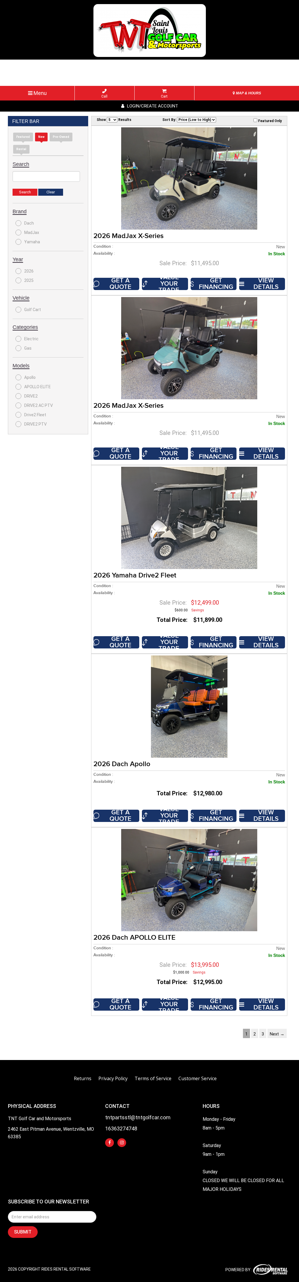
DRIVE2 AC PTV (38, 405)
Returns (82, 1078)
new (41, 136)
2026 (29, 271)
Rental (21, 149)
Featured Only (269, 121)
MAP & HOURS (248, 93)
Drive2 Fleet (35, 414)
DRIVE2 (31, 396)
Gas (28, 348)
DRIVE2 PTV (35, 424)
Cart (164, 96)
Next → (277, 1034)
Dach (29, 223)
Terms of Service (153, 1078)
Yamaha (32, 242)
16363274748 (121, 1129)
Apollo (30, 377)
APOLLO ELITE (37, 386)
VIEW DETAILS (266, 284)
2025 (29, 280)
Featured (23, 136)
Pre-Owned (61, 136)
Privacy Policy (113, 1078)
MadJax (31, 232)
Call (104, 96)
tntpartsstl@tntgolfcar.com (138, 1117)
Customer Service (197, 1078)
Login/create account (152, 106)
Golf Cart (32, 309)
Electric (31, 338)
